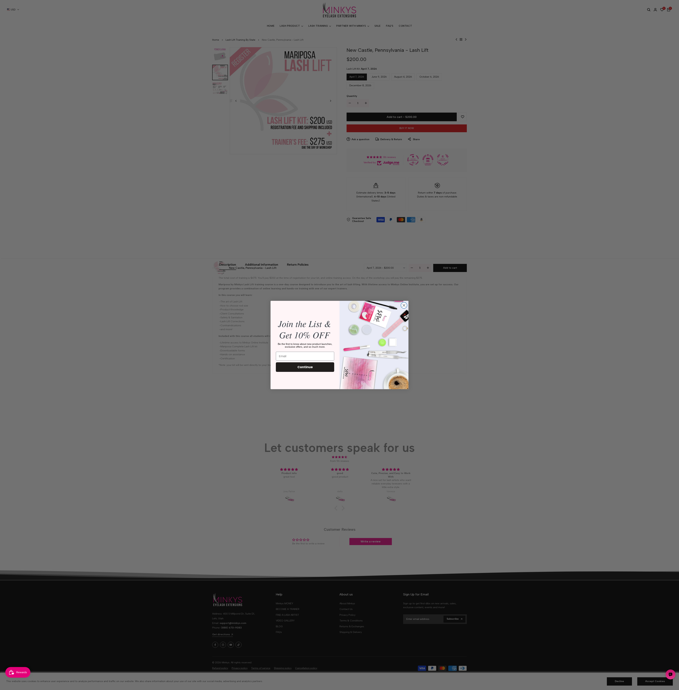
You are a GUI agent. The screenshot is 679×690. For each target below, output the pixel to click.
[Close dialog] (404, 305)
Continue (305, 367)
